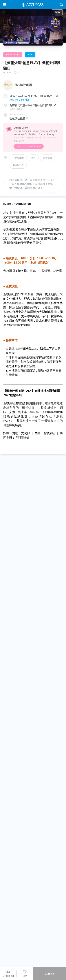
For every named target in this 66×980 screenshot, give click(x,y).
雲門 (33, 157)
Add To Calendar (19, 99)
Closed (49, 974)
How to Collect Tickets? (28, 146)
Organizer (8, 975)
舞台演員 (47, 157)
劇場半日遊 (18, 165)
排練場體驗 (18, 157)
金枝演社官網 (17, 118)
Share (57, 12)
